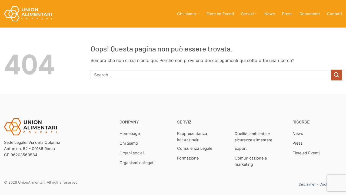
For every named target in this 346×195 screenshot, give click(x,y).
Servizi (247, 13)
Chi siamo (186, 13)
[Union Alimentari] (31, 13)
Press (287, 13)
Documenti (310, 13)
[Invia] (336, 75)
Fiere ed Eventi (220, 13)
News (269, 13)
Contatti (334, 13)
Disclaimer (307, 184)
